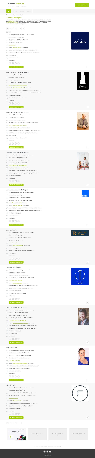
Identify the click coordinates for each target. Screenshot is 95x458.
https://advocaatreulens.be (18, 245)
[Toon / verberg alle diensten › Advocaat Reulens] (30, 250)
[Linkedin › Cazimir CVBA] (16, 414)
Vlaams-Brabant (12, 235)
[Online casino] (17, 434)
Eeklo (18, 195)
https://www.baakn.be (17, 47)
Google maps (21, 37)
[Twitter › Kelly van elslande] (10, 376)
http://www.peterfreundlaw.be (18, 87)
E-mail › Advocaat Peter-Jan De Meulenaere (17, 165)
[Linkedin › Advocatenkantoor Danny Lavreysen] (16, 143)
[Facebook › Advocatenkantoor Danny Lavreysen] (13, 143)
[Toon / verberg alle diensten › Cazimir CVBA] (30, 406)
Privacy (50, 455)
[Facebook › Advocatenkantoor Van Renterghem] (13, 221)
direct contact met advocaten (12, 22)
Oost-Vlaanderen (12, 195)
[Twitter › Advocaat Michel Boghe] (10, 299)
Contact (29, 11)
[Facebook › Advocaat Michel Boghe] (13, 299)
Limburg (10, 117)
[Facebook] (47, 451)
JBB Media (46, 455)
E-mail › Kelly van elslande (14, 360)
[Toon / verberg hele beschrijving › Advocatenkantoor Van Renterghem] (30, 208)
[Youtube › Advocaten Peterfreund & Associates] (18, 103)
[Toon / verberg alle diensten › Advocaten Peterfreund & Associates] (30, 93)
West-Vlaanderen (12, 157)
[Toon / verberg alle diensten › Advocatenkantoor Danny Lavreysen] (30, 133)
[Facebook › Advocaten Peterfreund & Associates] (13, 103)
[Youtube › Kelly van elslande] (18, 376)
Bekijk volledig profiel (16, 67)
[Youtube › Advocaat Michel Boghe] (18, 299)
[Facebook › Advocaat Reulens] (13, 259)
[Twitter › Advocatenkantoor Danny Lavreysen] (10, 143)
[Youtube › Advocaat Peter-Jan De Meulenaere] (18, 181)
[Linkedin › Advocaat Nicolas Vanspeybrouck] (16, 339)
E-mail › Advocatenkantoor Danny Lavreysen (18, 125)
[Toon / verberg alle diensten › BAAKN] (30, 52)
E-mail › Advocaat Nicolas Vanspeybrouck (17, 320)
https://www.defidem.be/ (17, 205)
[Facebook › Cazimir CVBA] (13, 414)
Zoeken (22, 11)
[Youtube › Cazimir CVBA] (18, 414)
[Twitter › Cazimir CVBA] (10, 414)
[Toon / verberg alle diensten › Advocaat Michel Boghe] (30, 288)
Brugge (18, 157)
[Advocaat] (8, 11)
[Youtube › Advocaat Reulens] (18, 259)
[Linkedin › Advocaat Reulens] (16, 259)
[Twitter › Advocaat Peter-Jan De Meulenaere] (10, 181)
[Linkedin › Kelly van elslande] (16, 376)
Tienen (17, 272)
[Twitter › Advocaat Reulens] (10, 259)
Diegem (17, 390)
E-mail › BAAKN (12, 45)
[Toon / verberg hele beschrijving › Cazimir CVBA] (30, 403)
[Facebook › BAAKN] (13, 63)
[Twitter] (44, 451)
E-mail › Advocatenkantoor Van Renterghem (17, 202)
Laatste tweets (12, 98)
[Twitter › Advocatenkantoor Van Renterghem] (10, 221)
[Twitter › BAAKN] (10, 63)
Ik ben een (82, 5)
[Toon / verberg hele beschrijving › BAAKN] (30, 50)
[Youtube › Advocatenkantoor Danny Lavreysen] (18, 143)
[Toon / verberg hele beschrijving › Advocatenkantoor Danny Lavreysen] (30, 130)
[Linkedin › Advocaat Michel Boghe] (16, 299)
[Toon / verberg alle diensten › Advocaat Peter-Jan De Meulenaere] (30, 173)
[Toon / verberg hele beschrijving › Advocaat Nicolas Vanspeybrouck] (30, 325)
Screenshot (25, 47)
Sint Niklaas (19, 352)
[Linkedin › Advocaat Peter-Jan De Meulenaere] (16, 181)
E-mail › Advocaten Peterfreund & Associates (18, 85)
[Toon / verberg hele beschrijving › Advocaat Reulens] (30, 248)
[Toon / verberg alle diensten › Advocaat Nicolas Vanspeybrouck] (30, 328)
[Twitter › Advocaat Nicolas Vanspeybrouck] (10, 339)
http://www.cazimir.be (17, 400)
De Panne (19, 312)
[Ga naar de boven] (87, 67)
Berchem (16, 37)
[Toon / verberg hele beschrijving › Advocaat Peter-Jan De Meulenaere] (30, 170)
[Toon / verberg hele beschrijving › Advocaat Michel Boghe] (30, 285)
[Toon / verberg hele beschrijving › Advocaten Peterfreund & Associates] (30, 90)
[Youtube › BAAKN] (18, 63)
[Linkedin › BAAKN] (16, 63)
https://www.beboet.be (17, 167)
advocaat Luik (11, 21)
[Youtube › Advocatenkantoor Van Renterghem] (18, 221)
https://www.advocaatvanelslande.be (20, 363)
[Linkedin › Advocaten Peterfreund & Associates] (16, 103)
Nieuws (14, 11)
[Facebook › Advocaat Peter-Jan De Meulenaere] (13, 181)
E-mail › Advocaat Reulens (14, 242)
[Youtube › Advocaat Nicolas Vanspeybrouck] (18, 339)
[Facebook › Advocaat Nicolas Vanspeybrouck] (13, 339)
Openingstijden (12, 55)
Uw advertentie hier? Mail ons (37, 434)
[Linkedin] (50, 451)
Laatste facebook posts (14, 57)
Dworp (17, 235)
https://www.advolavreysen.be (19, 127)
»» (23, 28)
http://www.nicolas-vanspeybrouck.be (20, 323)
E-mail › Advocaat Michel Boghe (15, 280)
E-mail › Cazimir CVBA (13, 398)
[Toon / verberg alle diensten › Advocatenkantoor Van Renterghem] (30, 210)
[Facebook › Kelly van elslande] (13, 376)
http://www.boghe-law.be (17, 283)
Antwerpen (11, 37)
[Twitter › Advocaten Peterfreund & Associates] (10, 103)
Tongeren (15, 117)
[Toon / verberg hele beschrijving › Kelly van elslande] (30, 365)
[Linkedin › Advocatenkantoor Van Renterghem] (16, 221)
